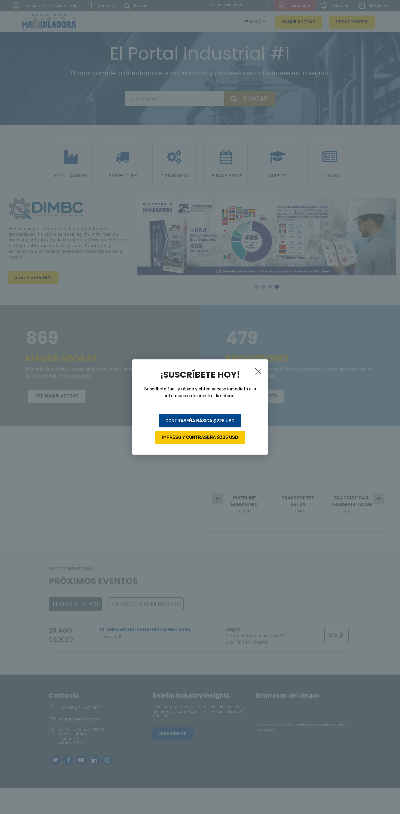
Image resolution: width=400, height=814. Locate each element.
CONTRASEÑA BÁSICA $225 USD (200, 420)
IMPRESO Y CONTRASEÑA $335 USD (200, 437)
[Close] (259, 372)
